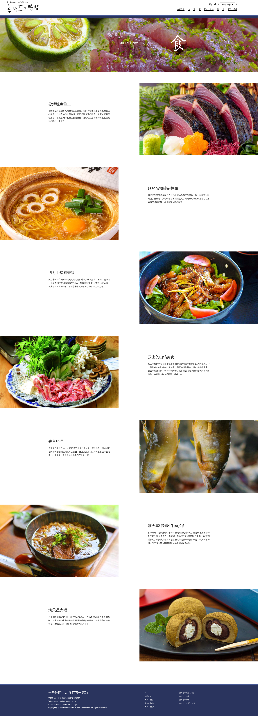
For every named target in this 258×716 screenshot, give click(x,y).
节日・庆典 (232, 9)
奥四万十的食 (184, 699)
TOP (146, 692)
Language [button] (226, 4)
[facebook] (215, 4)
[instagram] (210, 4)
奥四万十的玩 (184, 696)
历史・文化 (209, 9)
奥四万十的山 (150, 699)
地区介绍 (180, 9)
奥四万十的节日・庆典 (187, 703)
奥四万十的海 (150, 706)
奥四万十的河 (150, 703)
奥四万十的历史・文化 (187, 692)
